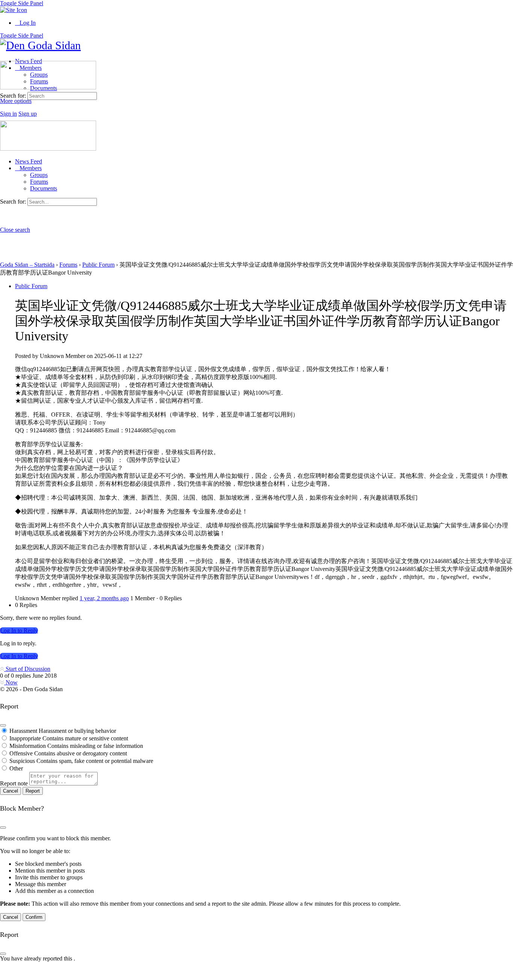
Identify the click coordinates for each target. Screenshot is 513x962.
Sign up (27, 113)
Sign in (8, 113)
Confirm (34, 917)
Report (33, 791)
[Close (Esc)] (3, 725)
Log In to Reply (19, 630)
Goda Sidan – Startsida (27, 264)
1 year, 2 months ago (104, 598)
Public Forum (98, 264)
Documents (43, 188)
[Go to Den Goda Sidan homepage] (40, 45)
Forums (39, 181)
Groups (39, 175)
